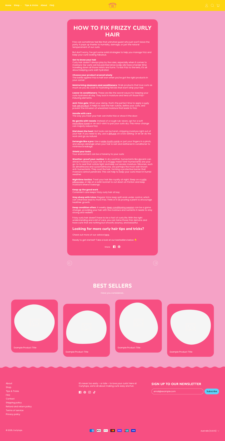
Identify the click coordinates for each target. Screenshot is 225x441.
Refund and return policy (19, 406)
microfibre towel (81, 123)
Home (8, 5)
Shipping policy (14, 402)
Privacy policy (13, 414)
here (106, 234)
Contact (10, 398)
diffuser (112, 133)
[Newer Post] (155, 263)
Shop (8, 387)
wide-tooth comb (110, 141)
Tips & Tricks (12, 391)
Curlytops (17, 430)
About (44, 5)
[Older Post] (69, 263)
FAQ (52, 5)
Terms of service (14, 410)
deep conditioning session (120, 207)
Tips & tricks (31, 5)
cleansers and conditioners (101, 85)
